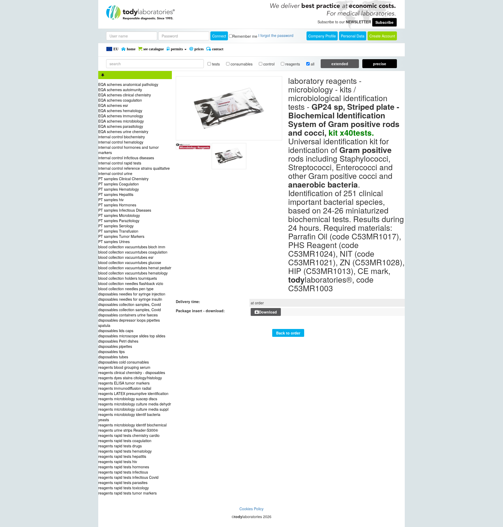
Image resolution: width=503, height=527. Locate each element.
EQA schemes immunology (120, 115)
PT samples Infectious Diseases (124, 210)
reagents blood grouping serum (124, 367)
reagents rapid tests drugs (120, 445)
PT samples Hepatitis (115, 194)
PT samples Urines (114, 241)
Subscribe (384, 22)
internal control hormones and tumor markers (128, 150)
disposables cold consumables (123, 362)
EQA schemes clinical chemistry (124, 94)
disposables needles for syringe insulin (130, 299)
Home (130, 49)
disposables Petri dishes (118, 341)
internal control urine (115, 173)
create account (382, 36)
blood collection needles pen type (126, 288)
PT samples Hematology (118, 189)
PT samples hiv (111, 199)
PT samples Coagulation (118, 183)
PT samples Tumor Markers (121, 236)
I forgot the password (275, 35)
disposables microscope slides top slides (131, 335)
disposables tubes (113, 356)
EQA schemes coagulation (120, 100)
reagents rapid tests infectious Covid (128, 477)
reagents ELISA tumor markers (124, 383)
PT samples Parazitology (118, 220)
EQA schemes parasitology (120, 126)
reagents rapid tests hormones (123, 466)
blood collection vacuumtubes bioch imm (131, 246)
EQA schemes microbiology (121, 121)
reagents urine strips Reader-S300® (128, 430)
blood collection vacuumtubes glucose (129, 262)
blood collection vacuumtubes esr (126, 257)
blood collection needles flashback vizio (130, 283)
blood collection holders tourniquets (127, 278)
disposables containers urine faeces (128, 314)
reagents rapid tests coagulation (124, 440)
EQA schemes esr (113, 105)
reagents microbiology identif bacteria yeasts (129, 417)
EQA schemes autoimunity (120, 89)
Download (268, 312)
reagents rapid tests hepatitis (122, 456)
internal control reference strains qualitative (134, 168)
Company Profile (322, 36)
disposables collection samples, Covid (129, 304)
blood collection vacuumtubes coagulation (132, 252)
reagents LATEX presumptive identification (133, 393)
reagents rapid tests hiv (117, 461)
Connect (219, 36)
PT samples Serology (116, 225)
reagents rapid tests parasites (122, 482)
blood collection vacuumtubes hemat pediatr (134, 267)
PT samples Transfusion (118, 231)
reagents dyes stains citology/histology (130, 377)
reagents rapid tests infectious (123, 472)
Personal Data (352, 36)
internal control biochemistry (121, 136)
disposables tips (111, 351)
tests (215, 64)
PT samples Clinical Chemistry (123, 178)
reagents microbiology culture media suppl (133, 409)
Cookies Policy (251, 508)
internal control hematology (120, 142)
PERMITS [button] (177, 49)
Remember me (244, 36)
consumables (241, 64)
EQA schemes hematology (120, 110)
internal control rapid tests (119, 163)
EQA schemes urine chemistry (123, 131)
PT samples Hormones (117, 204)
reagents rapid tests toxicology (123, 487)
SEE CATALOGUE (153, 49)
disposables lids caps (115, 330)
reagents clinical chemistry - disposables (131, 372)
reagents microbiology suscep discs (127, 398)
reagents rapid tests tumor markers (127, 493)
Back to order (288, 333)
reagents (292, 64)
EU (115, 49)
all (312, 64)
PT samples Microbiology (119, 215)
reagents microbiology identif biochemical (132, 424)
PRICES (198, 49)
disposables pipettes (115, 346)
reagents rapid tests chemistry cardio (129, 435)
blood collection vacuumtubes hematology (133, 273)
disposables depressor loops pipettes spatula (129, 322)
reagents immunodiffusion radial (124, 388)
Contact (217, 49)
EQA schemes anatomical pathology (128, 84)
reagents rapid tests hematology (125, 451)
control (268, 64)
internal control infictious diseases (126, 157)
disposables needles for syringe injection (131, 294)
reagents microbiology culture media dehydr (134, 404)
